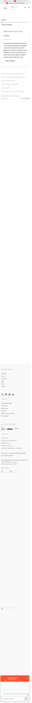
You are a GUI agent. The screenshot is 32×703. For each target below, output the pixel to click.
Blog (2, 381)
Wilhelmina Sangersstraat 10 (9, 440)
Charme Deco (5, 438)
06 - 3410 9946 (17, 448)
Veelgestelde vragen (6, 403)
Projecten (3, 379)
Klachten (3, 411)
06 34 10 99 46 (10, 1)
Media (3, 384)
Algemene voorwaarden (7, 413)
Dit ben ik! (4, 373)
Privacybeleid (5, 416)
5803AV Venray (5, 443)
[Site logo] (15, 8)
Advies (3, 376)
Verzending (4, 406)
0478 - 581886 (7, 448)
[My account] (21, 8)
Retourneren (4, 408)
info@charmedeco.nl (21, 1)
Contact (3, 386)
